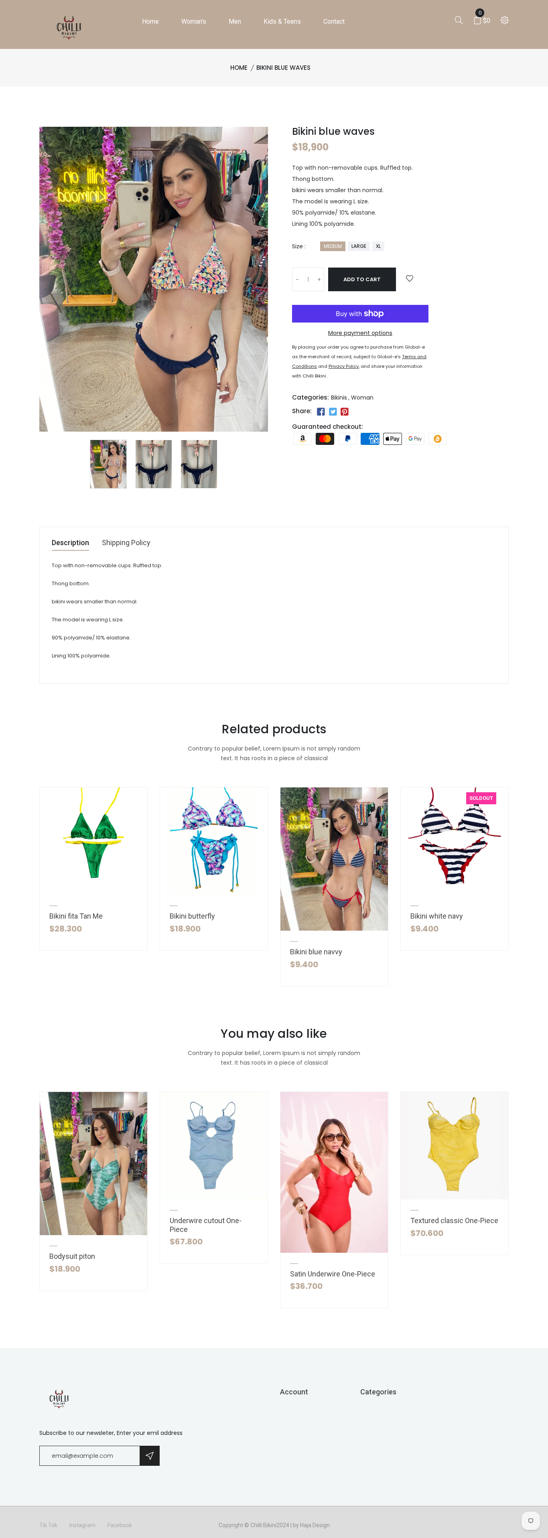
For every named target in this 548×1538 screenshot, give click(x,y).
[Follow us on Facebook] (321, 412)
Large (358, 246)
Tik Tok (48, 1525)
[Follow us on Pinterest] (344, 412)
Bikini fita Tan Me (76, 916)
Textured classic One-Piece (454, 1220)
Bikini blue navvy (316, 952)
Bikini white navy (436, 916)
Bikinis (339, 398)
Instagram (82, 1525)
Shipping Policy (126, 543)
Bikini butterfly (192, 916)
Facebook (120, 1525)
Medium (333, 246)
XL (378, 246)
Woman (362, 398)
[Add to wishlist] (409, 279)
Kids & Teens (282, 21)
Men (235, 21)
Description (70, 543)
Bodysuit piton (72, 1256)
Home (150, 21)
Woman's (193, 21)
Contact (334, 21)
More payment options (360, 333)
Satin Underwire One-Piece (332, 1274)
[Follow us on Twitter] (332, 412)
